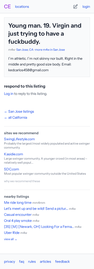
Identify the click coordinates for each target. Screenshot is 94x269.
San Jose (22, 49)
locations (22, 6)
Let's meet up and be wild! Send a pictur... (36, 208)
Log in (8, 93)
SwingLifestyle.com (19, 139)
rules (32, 261)
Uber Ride (12, 232)
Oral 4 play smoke (18, 220)
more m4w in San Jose (50, 49)
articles (45, 261)
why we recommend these (22, 181)
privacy (9, 261)
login (86, 6)
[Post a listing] (75, 7)
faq (21, 261)
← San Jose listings (19, 111)
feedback (62, 261)
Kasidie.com (13, 154)
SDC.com (11, 169)
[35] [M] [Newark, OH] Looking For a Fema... (39, 226)
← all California (15, 117)
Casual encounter (18, 214)
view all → (10, 239)
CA (31, 49)
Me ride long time (18, 202)
